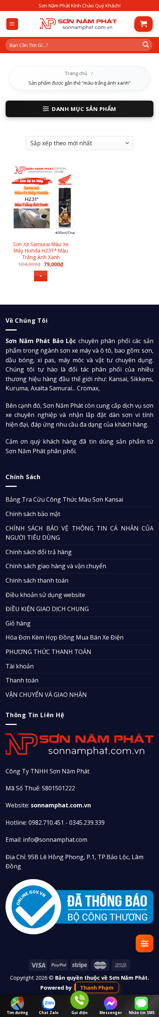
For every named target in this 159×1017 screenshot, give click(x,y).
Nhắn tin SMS (142, 1012)
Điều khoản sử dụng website (45, 595)
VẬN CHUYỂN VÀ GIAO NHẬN (46, 695)
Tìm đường (17, 1012)
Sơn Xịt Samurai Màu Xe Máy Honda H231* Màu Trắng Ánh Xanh (41, 251)
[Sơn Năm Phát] (78, 24)
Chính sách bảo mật (33, 514)
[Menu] (12, 24)
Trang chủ (76, 73)
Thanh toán (22, 680)
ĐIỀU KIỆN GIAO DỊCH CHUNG (47, 609)
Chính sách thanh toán (37, 580)
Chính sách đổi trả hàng (39, 552)
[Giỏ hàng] (143, 24)
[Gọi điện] (79, 1001)
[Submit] (145, 45)
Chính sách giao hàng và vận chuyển (56, 566)
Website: (48, 805)
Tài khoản (20, 666)
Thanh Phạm (97, 987)
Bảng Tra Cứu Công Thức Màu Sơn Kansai (64, 499)
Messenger (110, 1012)
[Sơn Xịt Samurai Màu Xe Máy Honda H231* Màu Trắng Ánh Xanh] (41, 200)
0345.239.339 (87, 822)
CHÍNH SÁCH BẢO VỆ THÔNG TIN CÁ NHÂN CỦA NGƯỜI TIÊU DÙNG (79, 533)
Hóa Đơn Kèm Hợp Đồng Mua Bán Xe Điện (65, 637)
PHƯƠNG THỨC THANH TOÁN (48, 652)
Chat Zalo (48, 1012)
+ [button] (40, 275)
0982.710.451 (46, 822)
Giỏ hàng (18, 623)
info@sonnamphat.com (55, 839)
